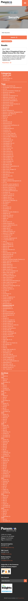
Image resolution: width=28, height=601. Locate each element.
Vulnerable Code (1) (8, 364)
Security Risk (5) (7, 329)
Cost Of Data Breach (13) (9, 135)
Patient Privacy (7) (8, 287)
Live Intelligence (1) (8, 243)
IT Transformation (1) (8, 239)
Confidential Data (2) (8, 128)
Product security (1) (8, 298)
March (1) (5, 376)
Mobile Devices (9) (8, 266)
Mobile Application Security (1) (11, 261)
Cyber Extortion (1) (8, 153)
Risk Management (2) (8, 315)
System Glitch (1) (7, 351)
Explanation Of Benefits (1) (10, 200)
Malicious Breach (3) (8, 246)
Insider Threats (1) (7, 230)
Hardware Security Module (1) (11, 212)
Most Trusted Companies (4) (10, 271)
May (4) (5, 430)
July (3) (4, 449)
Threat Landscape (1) (8, 359)
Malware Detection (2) (9, 249)
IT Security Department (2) (10, 238)
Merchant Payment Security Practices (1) (14, 259)
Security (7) (6, 318)
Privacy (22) (6, 76)
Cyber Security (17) (8, 159)
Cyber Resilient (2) (7, 158)
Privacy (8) (5, 295)
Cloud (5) (5, 120)
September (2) (6, 452)
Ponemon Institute (8, 529)
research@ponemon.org (7, 547)
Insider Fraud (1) (7, 226)
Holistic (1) (5, 218)
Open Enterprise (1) (8, 284)
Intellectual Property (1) (9, 231)
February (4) (6, 416)
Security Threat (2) (8, 334)
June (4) (5, 447)
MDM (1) (5, 251)
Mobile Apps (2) (7, 262)
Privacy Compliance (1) (9, 297)
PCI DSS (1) (6, 290)
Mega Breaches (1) (8, 256)
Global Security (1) (7, 78)
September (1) (6, 432)
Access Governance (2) (9, 86)
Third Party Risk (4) (8, 354)
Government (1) (7, 208)
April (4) (5, 444)
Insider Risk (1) (6, 228)
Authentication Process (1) (10, 99)
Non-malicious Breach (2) (9, 275)
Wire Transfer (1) (7, 369)
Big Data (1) (6, 107)
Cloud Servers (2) (7, 123)
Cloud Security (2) (7, 122)
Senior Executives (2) (8, 336)
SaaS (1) (5, 316)
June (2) (5, 406)
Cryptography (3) (7, 145)
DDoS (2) (5, 177)
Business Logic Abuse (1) (9, 113)
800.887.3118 (5, 545)
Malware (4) (6, 248)
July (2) (4, 514)
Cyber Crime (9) (7, 149)
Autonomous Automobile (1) (10, 100)
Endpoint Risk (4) (7, 197)
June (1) (5, 386)
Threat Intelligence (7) (8, 357)
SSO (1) (5, 346)
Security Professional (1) (9, 328)
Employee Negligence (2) (9, 189)
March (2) (5, 497)
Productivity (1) (7, 300)
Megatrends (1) (7, 257)
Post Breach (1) (7, 293)
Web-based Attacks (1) (9, 365)
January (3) (5, 439)
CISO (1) (5, 118)
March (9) (5, 483)
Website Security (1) (8, 367)
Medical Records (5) (8, 254)
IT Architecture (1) (7, 235)
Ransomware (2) (7, 303)
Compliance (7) (7, 127)
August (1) (5, 451)
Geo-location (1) (7, 207)
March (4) (5, 443)
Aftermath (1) (6, 94)
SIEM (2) (5, 338)
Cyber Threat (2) (7, 163)
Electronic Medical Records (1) (11, 185)
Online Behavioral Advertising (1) (11, 280)
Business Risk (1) (7, 115)
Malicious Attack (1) (8, 244)
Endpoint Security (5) (8, 199)
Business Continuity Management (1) (12, 112)
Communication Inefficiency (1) (11, 125)
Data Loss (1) (6, 171)
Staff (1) (5, 347)
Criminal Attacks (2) (8, 140)
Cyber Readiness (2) (8, 156)
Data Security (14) (7, 176)
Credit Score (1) (7, 138)
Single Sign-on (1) (7, 339)
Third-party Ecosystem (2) (10, 356)
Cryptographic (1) (7, 141)
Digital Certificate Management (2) (12, 181)
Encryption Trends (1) (8, 194)
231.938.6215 (8, 540)
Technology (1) (7, 352)
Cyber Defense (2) (8, 151)
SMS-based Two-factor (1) (10, 343)
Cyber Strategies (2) (8, 161)
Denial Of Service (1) (8, 179)
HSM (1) (5, 220)
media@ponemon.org (6, 560)
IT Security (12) (7, 236)
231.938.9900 (9, 538)
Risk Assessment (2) (8, 311)
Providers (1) (6, 80)
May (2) (5, 446)
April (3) (5, 380)
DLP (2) (5, 182)
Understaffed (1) (7, 362)
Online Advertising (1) (8, 277)
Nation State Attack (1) (9, 272)
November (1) (6, 382)
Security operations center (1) (10, 325)
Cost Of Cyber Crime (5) (9, 133)
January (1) (5, 403)
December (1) (6, 436)
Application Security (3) (9, 97)
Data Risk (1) (6, 174)
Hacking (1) (6, 210)
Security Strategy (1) (8, 331)
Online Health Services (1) (10, 282)
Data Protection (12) (8, 172)
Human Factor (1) (7, 221)
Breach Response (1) (8, 110)
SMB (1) (5, 341)
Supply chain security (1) (9, 349)
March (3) (5, 417)
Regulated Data (6, 41)
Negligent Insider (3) (8, 274)
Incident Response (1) (8, 223)
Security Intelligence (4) (9, 321)
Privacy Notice (21, 598)
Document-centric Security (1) (11, 184)
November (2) (6, 390)
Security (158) (7, 75)
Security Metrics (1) (8, 323)
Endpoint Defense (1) (8, 195)
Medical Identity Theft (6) (9, 253)
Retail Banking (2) (7, 307)
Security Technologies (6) (9, 333)
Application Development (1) (10, 95)
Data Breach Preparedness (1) (11, 166)
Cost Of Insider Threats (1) (10, 136)
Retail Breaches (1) (8, 308)
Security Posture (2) (8, 326)
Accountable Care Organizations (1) (12, 87)
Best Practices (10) (8, 105)
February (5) (6, 460)
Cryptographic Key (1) (8, 143)
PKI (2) (4, 292)
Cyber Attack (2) (7, 146)
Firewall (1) (6, 203)
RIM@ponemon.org (6, 554)
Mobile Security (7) (8, 269)
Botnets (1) (6, 109)
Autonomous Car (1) (8, 102)
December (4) (6, 492)
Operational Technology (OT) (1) (11, 285)
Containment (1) (7, 131)
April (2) (5, 499)
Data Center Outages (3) (9, 169)
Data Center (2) (7, 167)
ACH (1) (5, 89)
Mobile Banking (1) (8, 264)
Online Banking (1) (7, 279)
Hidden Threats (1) (8, 217)
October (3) (6, 433)
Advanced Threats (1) (8, 92)
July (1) (4, 392)
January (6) (5, 425)
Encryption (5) (6, 192)
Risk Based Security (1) (9, 313)
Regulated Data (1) (8, 305)
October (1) (6, 388)
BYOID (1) (5, 117)
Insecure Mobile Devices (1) (10, 225)
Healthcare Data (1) (8, 215)
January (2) (5, 459)
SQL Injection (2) (7, 344)
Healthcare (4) (6, 213)
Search (13, 37)
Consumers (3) (6, 130)
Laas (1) (5, 241)
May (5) (5, 419)
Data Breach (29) (7, 164)
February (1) (6, 405)
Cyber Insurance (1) (8, 154)
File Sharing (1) (7, 202)
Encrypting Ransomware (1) (10, 190)
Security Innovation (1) (9, 320)
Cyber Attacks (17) (8, 148)
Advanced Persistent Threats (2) (11, 91)
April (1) (5, 397)
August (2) (5, 470)
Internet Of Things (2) (8, 233)
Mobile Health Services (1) (10, 267)
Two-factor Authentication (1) (11, 361)
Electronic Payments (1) (9, 187)
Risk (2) (5, 310)
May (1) (5, 385)
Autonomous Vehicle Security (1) (11, 104)
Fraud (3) (5, 205)
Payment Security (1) (8, 289)
